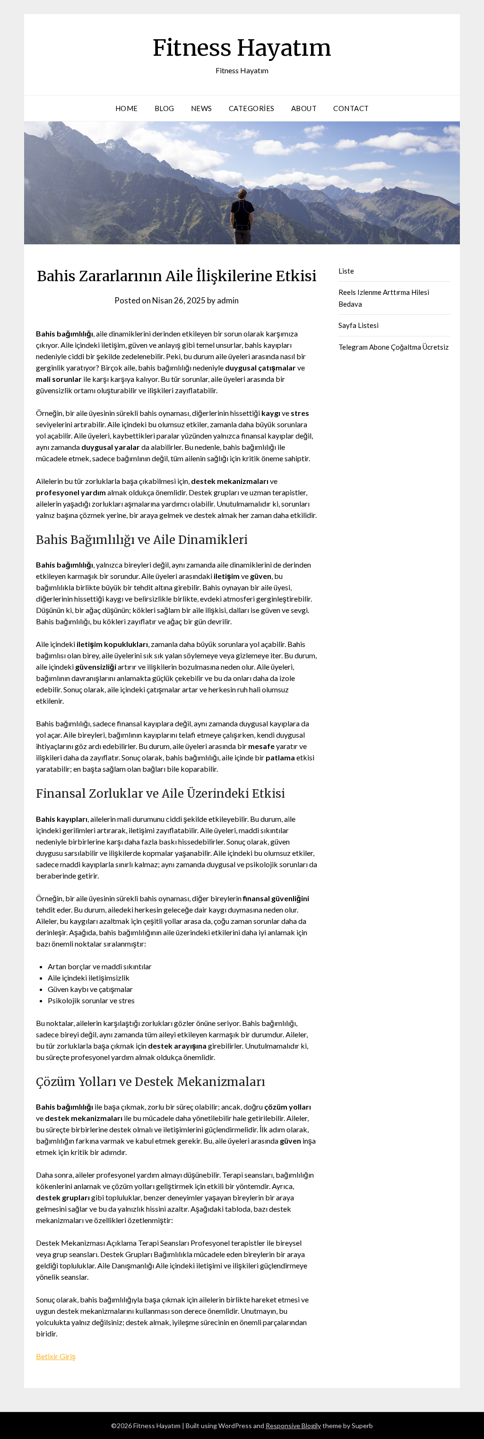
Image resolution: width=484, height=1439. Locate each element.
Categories (252, 108)
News (201, 108)
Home (126, 108)
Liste (346, 271)
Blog (164, 108)
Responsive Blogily (293, 1426)
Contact (351, 108)
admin (228, 300)
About (304, 108)
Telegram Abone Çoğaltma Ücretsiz (393, 347)
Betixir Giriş (56, 1356)
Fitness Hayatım (242, 48)
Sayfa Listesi (358, 325)
